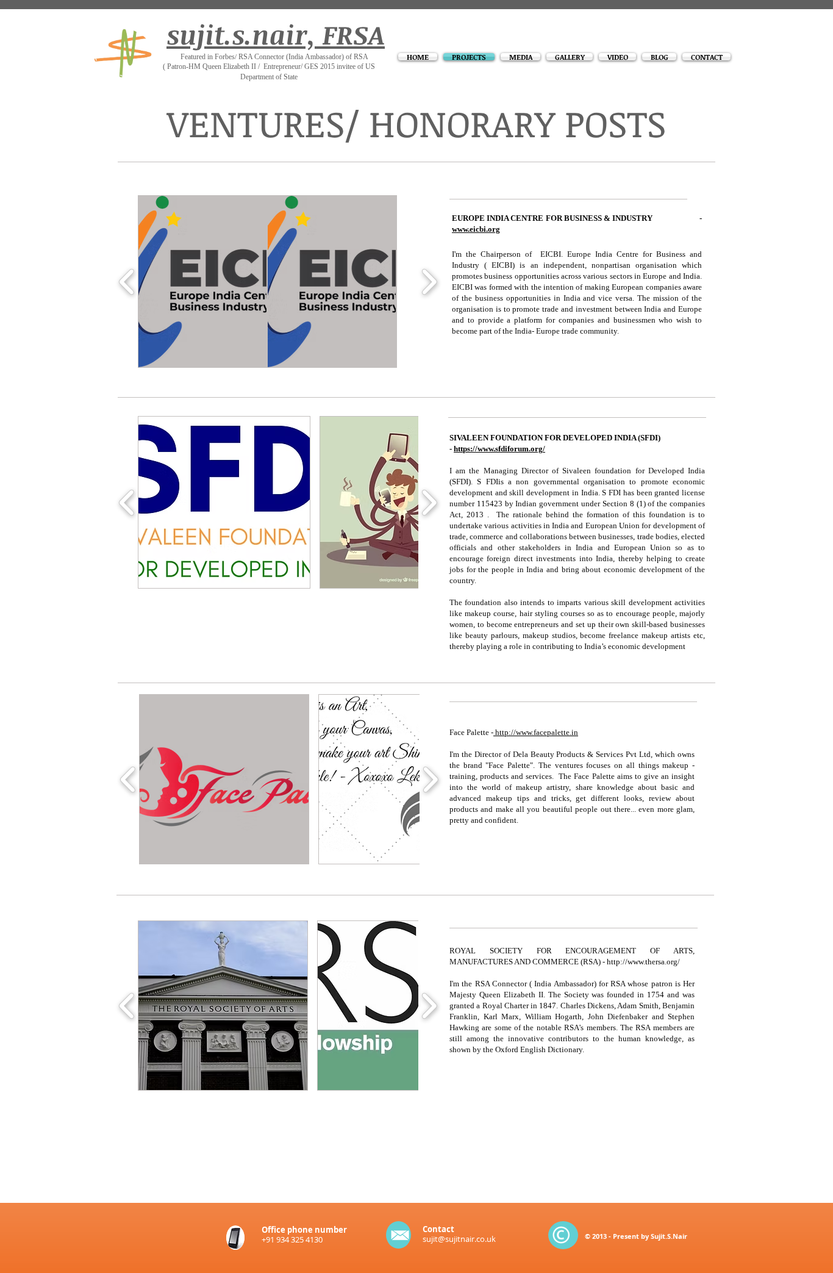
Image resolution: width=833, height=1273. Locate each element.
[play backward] (127, 282)
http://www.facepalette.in (535, 732)
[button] (202, 281)
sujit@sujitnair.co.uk (459, 1238)
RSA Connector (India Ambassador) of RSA (303, 56)
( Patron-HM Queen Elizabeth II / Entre (221, 66)
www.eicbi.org (476, 229)
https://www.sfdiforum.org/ (499, 448)
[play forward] (429, 282)
